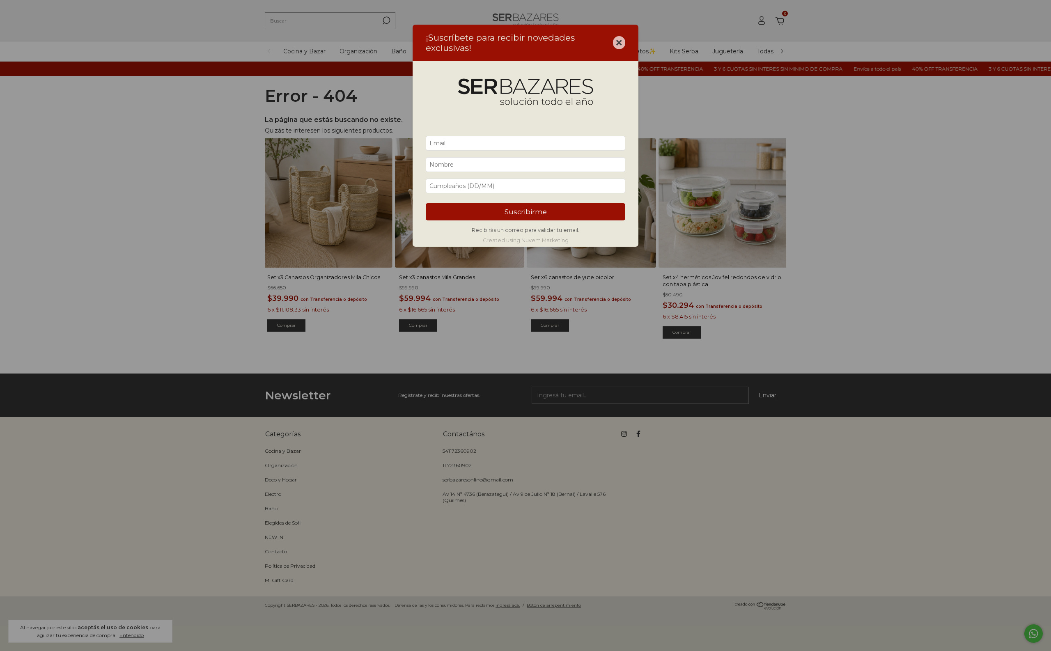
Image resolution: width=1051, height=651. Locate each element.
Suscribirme (526, 212)
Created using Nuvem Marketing (526, 240)
